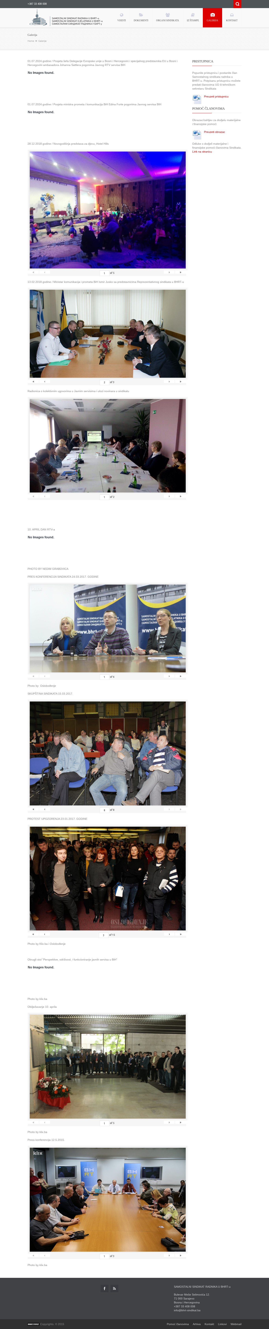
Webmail (236, 1324)
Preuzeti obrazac (214, 131)
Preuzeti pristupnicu (216, 96)
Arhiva (197, 1324)
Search (237, 4)
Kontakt (209, 1324)
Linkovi (222, 1324)
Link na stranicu (202, 151)
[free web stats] (33, 1324)
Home (31, 41)
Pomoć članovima (178, 1324)
